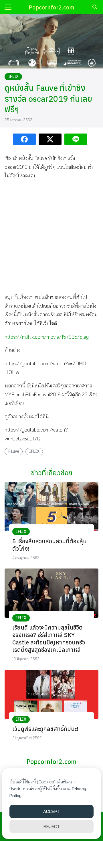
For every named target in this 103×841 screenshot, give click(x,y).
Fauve (13, 451)
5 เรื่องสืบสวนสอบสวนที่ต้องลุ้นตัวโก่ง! (49, 544)
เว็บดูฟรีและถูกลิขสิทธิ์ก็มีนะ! (45, 729)
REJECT (51, 826)
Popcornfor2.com (51, 7)
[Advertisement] (51, 236)
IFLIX (13, 76)
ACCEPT (51, 811)
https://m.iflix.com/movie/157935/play (47, 337)
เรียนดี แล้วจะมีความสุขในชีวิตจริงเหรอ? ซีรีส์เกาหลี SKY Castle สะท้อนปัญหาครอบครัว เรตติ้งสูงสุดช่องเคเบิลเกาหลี (48, 639)
